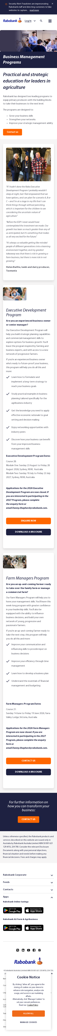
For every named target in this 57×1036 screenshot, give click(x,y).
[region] (28, 1000)
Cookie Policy (32, 1005)
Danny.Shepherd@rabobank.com (29, 508)
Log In (28, 21)
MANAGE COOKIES (28, 1022)
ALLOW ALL (28, 1014)
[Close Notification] (52, 4)
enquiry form (17, 504)
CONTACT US (12, 132)
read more (34, 10)
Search (42, 21)
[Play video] (15, 294)
